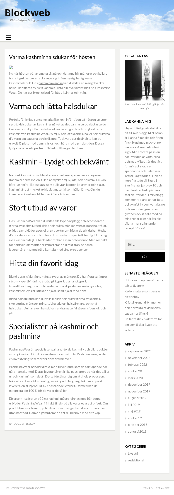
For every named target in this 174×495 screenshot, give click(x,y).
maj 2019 (134, 411)
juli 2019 (134, 405)
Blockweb (27, 12)
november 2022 (139, 358)
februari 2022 (137, 364)
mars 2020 (135, 378)
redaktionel (136, 460)
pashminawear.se (51, 83)
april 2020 (135, 371)
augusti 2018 (137, 431)
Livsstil (133, 453)
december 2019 (139, 384)
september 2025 (140, 351)
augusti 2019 (137, 398)
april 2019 (135, 418)
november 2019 (139, 391)
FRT (167, 488)
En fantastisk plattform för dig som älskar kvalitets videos (143, 324)
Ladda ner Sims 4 (136, 313)
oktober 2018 (137, 424)
